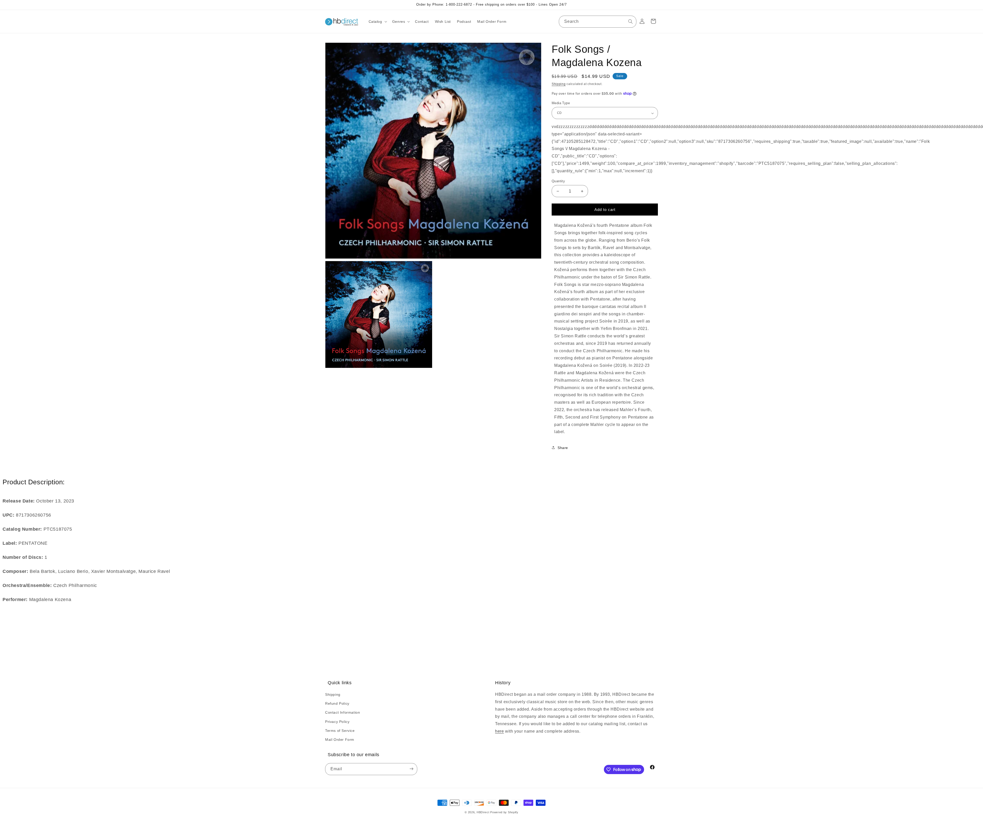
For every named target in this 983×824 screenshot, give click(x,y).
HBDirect (483, 812)
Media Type (561, 103)
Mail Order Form (339, 739)
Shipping (559, 84)
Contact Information (342, 712)
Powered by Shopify (504, 812)
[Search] (630, 21)
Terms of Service (340, 731)
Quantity (558, 181)
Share (563, 448)
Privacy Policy (337, 722)
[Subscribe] (411, 769)
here (499, 731)
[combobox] (597, 21)
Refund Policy (337, 703)
